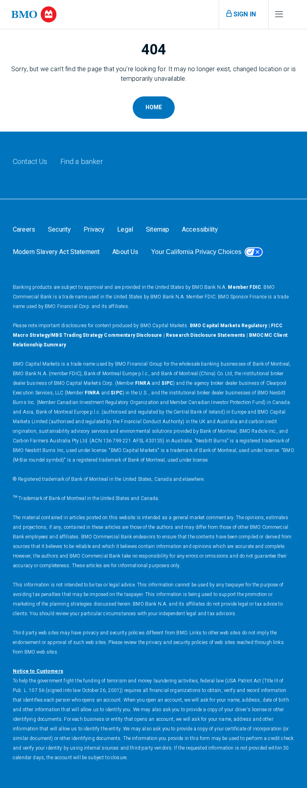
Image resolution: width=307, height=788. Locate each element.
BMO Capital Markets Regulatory (228, 325)
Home (154, 107)
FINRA (142, 383)
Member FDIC (244, 287)
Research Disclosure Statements (205, 335)
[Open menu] (279, 16)
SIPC (167, 383)
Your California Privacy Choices (196, 251)
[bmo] (34, 14)
